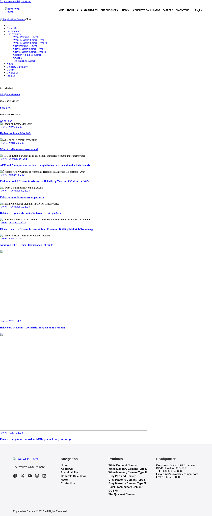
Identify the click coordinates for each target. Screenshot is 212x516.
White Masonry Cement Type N (127, 472)
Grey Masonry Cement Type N (127, 483)
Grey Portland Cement (122, 476)
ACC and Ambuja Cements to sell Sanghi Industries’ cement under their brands (45, 165)
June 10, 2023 (16, 238)
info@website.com (10, 94)
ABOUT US (72, 10)
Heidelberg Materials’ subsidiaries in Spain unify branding (32, 327)
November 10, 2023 (19, 206)
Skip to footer (23, 1)
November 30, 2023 (19, 190)
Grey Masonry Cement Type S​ (127, 479)
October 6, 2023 (17, 222)
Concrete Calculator (73, 476)
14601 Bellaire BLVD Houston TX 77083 (176, 467)
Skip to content (8, 1)
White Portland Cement (122, 465)
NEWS (125, 10)
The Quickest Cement (121, 494)
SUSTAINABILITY (89, 10)
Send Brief (5, 107)
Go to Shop (6, 120)
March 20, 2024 (17, 142)
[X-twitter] (22, 476)
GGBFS (113, 490)
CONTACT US (182, 10)
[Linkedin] (44, 476)
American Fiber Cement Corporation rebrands (26, 245)
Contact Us (68, 483)
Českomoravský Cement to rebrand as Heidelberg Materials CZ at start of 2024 (44, 181)
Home (64, 465)
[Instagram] (37, 476)
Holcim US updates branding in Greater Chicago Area (30, 213)
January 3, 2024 (17, 174)
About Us (67, 468)
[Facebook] (15, 476)
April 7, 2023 (16, 432)
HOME (61, 10)
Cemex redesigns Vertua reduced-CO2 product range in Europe (36, 439)
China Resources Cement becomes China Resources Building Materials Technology (46, 229)
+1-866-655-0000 (171, 471)
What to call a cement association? (19, 149)
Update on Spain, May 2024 (15, 133)
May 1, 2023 (15, 321)
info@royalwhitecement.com (181, 474)
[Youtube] (30, 476)
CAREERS (168, 10)
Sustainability (69, 472)
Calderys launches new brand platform (22, 197)
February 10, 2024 (18, 158)
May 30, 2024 (16, 126)
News (4, 126)
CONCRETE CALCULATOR (146, 10)
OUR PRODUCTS (109, 10)
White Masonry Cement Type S (127, 468)
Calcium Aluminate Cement (125, 487)
